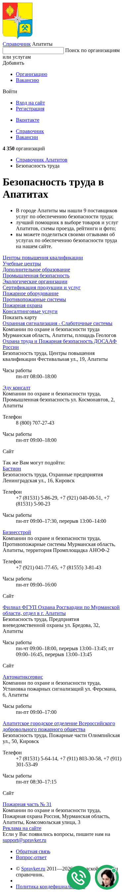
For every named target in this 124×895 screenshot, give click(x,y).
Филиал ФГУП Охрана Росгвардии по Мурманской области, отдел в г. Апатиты (61, 610)
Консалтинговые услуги (30, 311)
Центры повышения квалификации (43, 257)
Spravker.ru (33, 868)
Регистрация (30, 108)
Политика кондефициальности (50, 886)
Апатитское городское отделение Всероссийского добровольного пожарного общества (59, 726)
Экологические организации (35, 281)
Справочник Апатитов (41, 160)
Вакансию (27, 80)
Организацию (31, 74)
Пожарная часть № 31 (27, 804)
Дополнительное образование (36, 269)
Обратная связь (33, 851)
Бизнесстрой (17, 532)
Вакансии (27, 137)
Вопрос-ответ (31, 857)
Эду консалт (16, 387)
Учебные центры (22, 263)
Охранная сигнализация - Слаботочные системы (57, 323)
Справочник (17, 44)
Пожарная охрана (22, 305)
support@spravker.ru (24, 840)
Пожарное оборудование (31, 293)
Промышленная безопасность (36, 275)
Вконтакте (27, 120)
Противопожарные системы (34, 299)
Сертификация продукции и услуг (42, 287)
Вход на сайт (30, 102)
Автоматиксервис (23, 677)
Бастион (12, 468)
